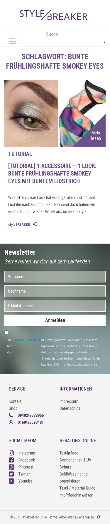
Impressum (69, 401)
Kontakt (15, 401)
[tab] (35, 224)
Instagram (26, 453)
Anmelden (55, 320)
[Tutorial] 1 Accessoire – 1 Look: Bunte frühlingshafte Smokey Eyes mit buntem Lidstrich (52, 173)
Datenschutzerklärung (27, 340)
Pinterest (25, 467)
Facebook (26, 460)
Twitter (24, 474)
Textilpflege (69, 453)
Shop (13, 408)
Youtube (25, 481)
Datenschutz (70, 408)
